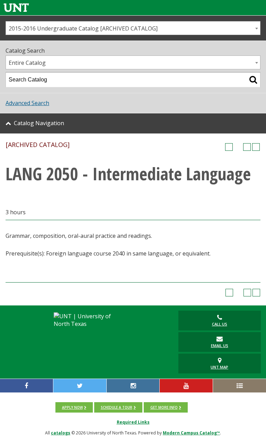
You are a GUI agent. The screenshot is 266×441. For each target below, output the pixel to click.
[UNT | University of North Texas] (88, 320)
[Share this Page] (238, 147)
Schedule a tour (116, 407)
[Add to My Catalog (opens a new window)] (229, 147)
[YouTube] (186, 385)
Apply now (72, 407)
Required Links (133, 422)
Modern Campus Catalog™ (191, 433)
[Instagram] (133, 385)
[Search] (253, 79)
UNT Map (219, 367)
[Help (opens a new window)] (256, 147)
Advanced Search (27, 103)
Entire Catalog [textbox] (27, 63)
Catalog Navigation (39, 123)
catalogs (60, 433)
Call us (219, 324)
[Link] (16, 7)
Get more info (164, 407)
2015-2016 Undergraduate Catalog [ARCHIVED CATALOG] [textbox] (83, 28)
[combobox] (133, 28)
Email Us (219, 345)
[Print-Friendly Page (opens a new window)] (247, 147)
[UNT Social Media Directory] (239, 385)
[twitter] (79, 385)
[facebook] (26, 385)
